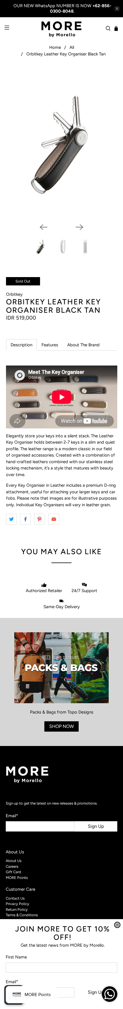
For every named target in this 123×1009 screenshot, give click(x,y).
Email (12, 981)
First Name (16, 957)
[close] (117, 925)
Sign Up (96, 992)
